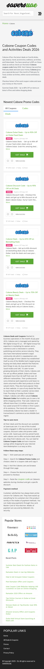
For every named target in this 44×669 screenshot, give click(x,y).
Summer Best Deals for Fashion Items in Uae (21, 566)
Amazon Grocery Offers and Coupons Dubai (20, 613)
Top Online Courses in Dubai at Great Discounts (20, 599)
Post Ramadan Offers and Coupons (19, 582)
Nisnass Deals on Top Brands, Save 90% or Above (21, 606)
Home (5, 23)
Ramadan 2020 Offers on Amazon (19, 593)
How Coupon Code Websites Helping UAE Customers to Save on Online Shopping (22, 587)
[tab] (11, 108)
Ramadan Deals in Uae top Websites (20, 572)
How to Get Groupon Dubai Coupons (20, 577)
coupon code (24, 479)
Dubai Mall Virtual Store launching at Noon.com (20, 619)
